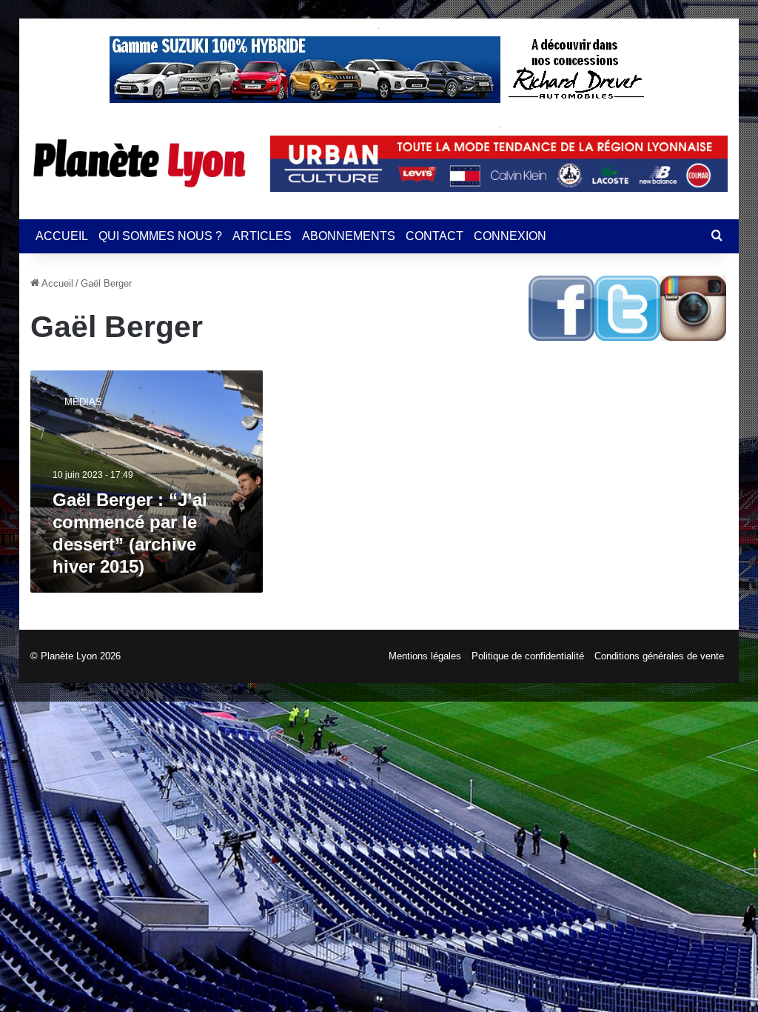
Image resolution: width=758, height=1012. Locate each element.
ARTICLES (262, 236)
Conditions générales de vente (659, 656)
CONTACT (434, 236)
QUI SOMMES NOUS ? (160, 236)
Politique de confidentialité (528, 656)
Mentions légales (425, 656)
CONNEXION (510, 236)
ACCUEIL (62, 236)
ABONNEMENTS (348, 236)
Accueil (56, 283)
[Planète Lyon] (139, 163)
